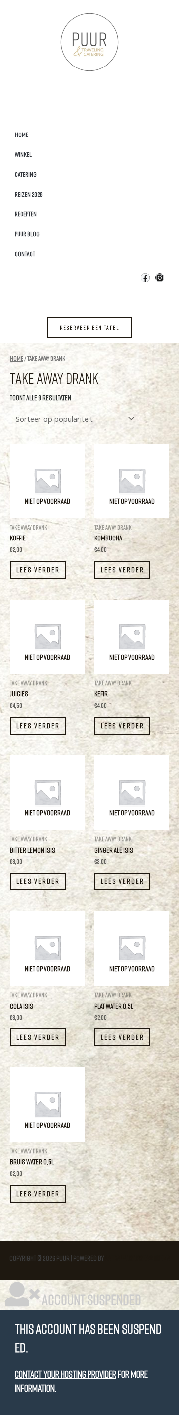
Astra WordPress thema (137, 1258)
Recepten (26, 214)
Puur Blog (27, 234)
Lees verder (38, 569)
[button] (89, 327)
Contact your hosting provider (65, 1374)
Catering (26, 174)
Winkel (23, 154)
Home (21, 134)
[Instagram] (159, 277)
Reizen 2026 (29, 194)
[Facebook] (145, 277)
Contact (25, 254)
